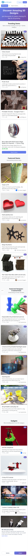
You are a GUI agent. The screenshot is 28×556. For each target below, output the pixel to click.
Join (25, 2)
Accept (20, 553)
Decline (7, 553)
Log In (20, 2)
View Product (14, 152)
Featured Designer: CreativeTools (16, 290)
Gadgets (14, 421)
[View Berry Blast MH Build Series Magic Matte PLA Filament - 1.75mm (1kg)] (14, 130)
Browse (5, 5)
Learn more (4, 536)
